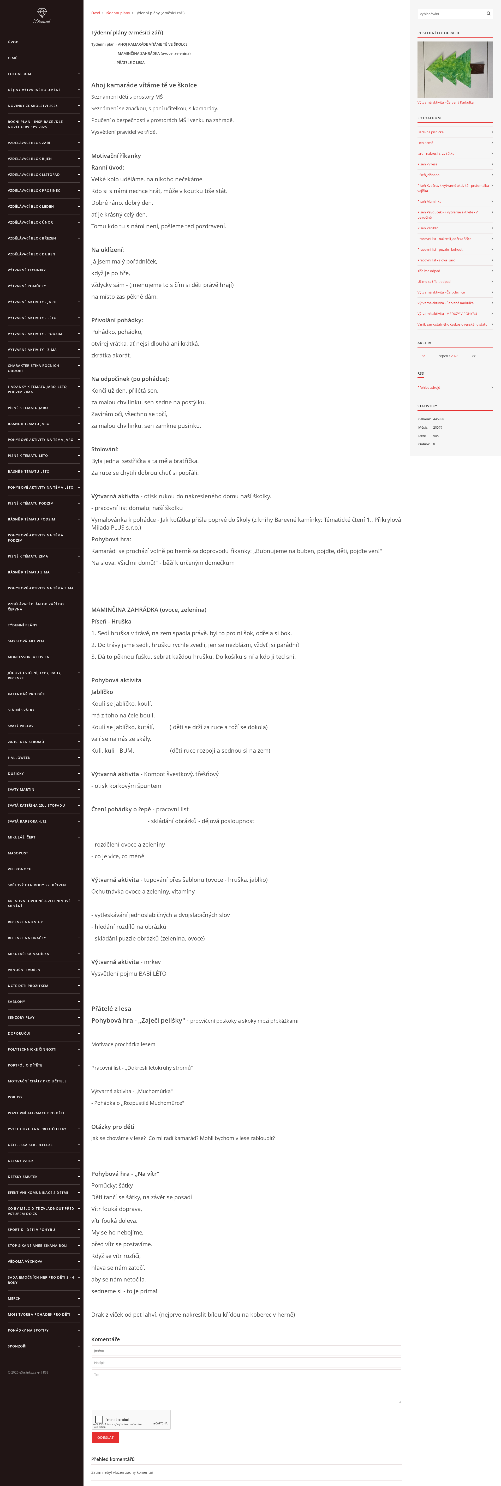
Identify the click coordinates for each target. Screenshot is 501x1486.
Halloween (19, 757)
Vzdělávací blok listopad (34, 174)
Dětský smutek (23, 1176)
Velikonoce (19, 869)
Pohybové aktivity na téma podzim (35, 538)
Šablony (16, 1001)
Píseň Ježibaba (428, 174)
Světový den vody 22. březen (37, 885)
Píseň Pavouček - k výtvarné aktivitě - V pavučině (448, 215)
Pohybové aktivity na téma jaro (41, 439)
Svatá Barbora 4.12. (28, 821)
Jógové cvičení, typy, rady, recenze (35, 675)
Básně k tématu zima (29, 572)
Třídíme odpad (429, 270)
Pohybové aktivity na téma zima (41, 588)
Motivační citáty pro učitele (37, 1081)
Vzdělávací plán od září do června (36, 607)
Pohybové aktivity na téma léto (41, 487)
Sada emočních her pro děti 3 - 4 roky (41, 1280)
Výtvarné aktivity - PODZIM (35, 333)
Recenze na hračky (27, 938)
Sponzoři (17, 1346)
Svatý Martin (21, 789)
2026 (454, 355)
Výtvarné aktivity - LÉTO (32, 317)
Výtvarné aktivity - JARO (32, 301)
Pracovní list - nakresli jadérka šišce (444, 238)
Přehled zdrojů (429, 387)
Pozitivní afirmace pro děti (36, 1113)
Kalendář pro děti (27, 694)
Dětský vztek (21, 1160)
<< (423, 355)
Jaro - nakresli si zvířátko (436, 153)
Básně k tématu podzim (31, 519)
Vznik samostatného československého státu (452, 324)
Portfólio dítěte (25, 1065)
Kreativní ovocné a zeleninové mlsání (39, 903)
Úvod (13, 42)
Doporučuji (20, 1033)
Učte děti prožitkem (28, 985)
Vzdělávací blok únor (30, 222)
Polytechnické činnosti (32, 1049)
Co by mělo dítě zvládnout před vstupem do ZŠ (41, 1211)
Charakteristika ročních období (33, 368)
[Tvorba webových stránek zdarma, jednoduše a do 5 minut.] (38, 1372)
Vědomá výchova (25, 1261)
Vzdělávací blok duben (31, 254)
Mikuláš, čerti (22, 837)
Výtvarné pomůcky (27, 286)
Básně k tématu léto (29, 471)
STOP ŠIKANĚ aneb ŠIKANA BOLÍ (38, 1245)
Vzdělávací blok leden (31, 206)
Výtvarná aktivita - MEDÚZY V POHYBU (447, 313)
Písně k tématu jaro (28, 407)
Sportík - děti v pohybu (31, 1229)
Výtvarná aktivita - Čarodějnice (441, 292)
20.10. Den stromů (26, 741)
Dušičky (16, 773)
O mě (12, 58)
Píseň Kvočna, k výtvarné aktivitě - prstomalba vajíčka (453, 188)
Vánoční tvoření (25, 969)
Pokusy (15, 1097)
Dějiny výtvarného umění (34, 89)
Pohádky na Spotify (28, 1330)
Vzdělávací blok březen (32, 238)
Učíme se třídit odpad (434, 281)
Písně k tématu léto (28, 455)
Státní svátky (21, 710)
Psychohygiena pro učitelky (37, 1129)
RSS (46, 1372)
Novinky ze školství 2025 (33, 105)
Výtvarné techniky (27, 270)
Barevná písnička (431, 132)
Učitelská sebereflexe (30, 1144)
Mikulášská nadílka (28, 953)
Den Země (425, 142)
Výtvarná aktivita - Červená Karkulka (446, 102)
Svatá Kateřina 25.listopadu (36, 805)
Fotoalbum (19, 73)
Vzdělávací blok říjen (30, 158)
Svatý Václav (21, 725)
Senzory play (21, 1017)
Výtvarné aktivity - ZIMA (32, 349)
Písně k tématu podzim (31, 503)
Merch (14, 1298)
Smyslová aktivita (26, 641)
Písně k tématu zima (28, 556)
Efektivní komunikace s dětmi (38, 1192)
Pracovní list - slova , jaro (436, 260)
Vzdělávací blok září (29, 142)
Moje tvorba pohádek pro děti (39, 1314)
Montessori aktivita (28, 657)
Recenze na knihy (25, 922)
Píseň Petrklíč (428, 228)
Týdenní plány (23, 625)
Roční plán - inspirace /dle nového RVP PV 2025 (35, 124)
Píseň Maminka (429, 201)
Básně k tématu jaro (29, 423)
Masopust (18, 853)
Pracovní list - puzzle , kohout (440, 249)
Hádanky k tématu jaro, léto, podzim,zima (38, 389)
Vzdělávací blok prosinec (34, 190)
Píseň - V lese (427, 164)
